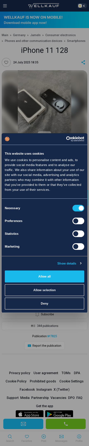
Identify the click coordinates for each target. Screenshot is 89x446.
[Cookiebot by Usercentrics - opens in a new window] (66, 139)
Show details (66, 263)
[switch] (78, 221)
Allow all (44, 276)
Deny (44, 303)
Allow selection (44, 290)
